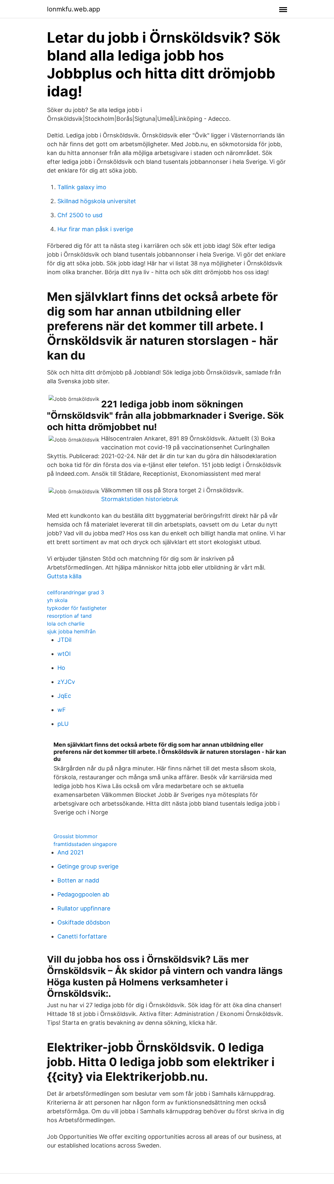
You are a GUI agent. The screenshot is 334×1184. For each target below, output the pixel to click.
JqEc (64, 695)
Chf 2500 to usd (79, 215)
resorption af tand (69, 616)
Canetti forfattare (82, 936)
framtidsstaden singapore (85, 844)
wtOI (64, 653)
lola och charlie (65, 623)
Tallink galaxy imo (81, 187)
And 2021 (70, 852)
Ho (61, 667)
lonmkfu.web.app (73, 9)
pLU (62, 723)
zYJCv (66, 681)
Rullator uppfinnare (83, 908)
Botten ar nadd (78, 880)
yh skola (57, 600)
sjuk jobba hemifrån (71, 631)
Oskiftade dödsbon (83, 922)
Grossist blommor (75, 836)
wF (61, 709)
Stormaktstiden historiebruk (139, 499)
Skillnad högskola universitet (96, 201)
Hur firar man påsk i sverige (95, 229)
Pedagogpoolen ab (83, 894)
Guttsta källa (64, 576)
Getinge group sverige (87, 866)
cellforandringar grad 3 (75, 592)
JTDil (64, 639)
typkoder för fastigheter (77, 608)
